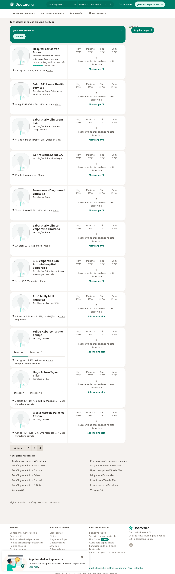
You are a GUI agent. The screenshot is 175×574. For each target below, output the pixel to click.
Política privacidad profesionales (26, 542)
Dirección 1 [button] (20, 352)
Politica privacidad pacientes (24, 539)
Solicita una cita (96, 316)
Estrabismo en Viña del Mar (104, 485)
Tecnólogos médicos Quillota (27, 470)
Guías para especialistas (101, 542)
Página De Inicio (17, 502)
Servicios (54, 545)
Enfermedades (57, 549)
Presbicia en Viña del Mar (103, 480)
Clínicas (53, 536)
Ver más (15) (96, 490)
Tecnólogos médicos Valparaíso (28, 465)
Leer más (33, 566)
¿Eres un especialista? (149, 4)
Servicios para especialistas (103, 536)
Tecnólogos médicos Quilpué (27, 480)
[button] (121, 30)
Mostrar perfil (96, 69)
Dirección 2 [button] (36, 352)
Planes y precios (97, 532)
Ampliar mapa (141, 30)
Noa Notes (98, 539)
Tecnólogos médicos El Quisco (27, 485)
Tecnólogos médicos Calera (26, 475)
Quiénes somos (18, 549)
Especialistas (56, 532)
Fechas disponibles (51, 13)
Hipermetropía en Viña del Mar (106, 470)
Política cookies (18, 545)
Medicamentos (57, 542)
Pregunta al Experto (59, 539)
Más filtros (98, 13)
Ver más (61, 62)
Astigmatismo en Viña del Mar (105, 465)
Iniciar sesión (126, 4)
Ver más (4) (18, 490)
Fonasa (19, 36)
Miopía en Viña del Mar (102, 475)
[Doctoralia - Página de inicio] (27, 4)
